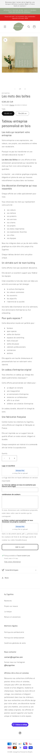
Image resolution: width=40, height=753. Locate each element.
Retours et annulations (12, 617)
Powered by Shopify (26, 752)
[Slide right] (25, 89)
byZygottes (16, 752)
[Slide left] (15, 89)
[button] (5, 27)
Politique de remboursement (14, 638)
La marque (8, 611)
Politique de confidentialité (14, 632)
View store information (12, 562)
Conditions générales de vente (15, 643)
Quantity (4, 453)
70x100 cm (22, 113)
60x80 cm (8, 113)
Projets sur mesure (11, 606)
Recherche (8, 601)
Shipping (11, 105)
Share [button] (7, 578)
